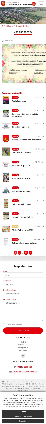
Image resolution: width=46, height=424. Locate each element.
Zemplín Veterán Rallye (22, 217)
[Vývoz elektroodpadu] (6, 190)
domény (34, 386)
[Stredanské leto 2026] (6, 177)
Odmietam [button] (23, 421)
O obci (23, 342)
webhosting (13, 386)
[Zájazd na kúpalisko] (6, 126)
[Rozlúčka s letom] (6, 100)
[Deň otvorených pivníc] (6, 203)
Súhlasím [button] (23, 412)
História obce (23, 345)
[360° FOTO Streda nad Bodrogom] (6, 139)
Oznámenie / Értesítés (21, 152)
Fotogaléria (23, 348)
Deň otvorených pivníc (22, 204)
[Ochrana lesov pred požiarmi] (6, 242)
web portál (5, 386)
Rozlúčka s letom (19, 101)
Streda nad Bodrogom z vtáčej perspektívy (25, 115)
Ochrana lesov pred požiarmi (25, 243)
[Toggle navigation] (41, 3)
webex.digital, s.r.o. (24, 386)
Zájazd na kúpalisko (21, 127)
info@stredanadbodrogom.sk (24, 371)
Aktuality (10, 26)
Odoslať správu (23, 330)
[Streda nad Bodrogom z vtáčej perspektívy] (6, 113)
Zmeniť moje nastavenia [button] (23, 416)
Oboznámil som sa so (14, 324)
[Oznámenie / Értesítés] (6, 152)
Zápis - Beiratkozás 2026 (22, 230)
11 (26, 252)
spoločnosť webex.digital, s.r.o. (23, 388)
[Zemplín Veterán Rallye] (6, 216)
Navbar (5, 3)
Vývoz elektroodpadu (21, 191)
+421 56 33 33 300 (24, 367)
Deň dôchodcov (23, 26)
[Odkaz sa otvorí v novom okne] (23, 356)
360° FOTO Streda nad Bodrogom (26, 140)
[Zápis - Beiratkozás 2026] (6, 229)
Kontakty (23, 350)
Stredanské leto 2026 (21, 178)
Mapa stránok (39, 384)
